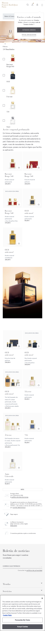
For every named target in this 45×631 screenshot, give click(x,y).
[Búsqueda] (27, 4)
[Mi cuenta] (32, 4)
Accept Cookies (22, 627)
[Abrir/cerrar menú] (41, 5)
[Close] (42, 598)
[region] (22, 613)
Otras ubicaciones (29, 35)
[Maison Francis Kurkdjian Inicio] (10, 5)
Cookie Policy (7, 615)
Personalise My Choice (22, 620)
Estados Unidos (29, 30)
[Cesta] (37, 4)
